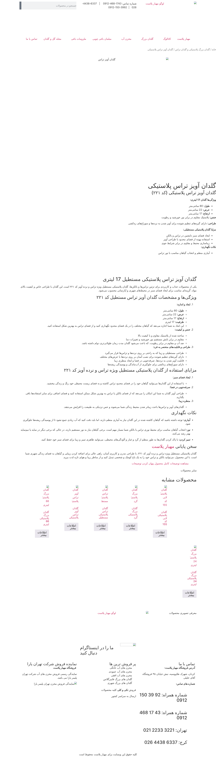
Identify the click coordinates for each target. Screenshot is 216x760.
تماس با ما (31, 38)
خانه (214, 49)
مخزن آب (126, 38)
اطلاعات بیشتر (159, 534)
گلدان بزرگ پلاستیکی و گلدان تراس (192, 49)
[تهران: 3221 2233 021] (191, 730)
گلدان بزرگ (147, 38)
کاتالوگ (167, 38)
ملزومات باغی (78, 38)
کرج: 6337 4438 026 (165, 742)
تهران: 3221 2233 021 (165, 730)
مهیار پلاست (183, 38)
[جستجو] (20, 5)
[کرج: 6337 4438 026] (191, 742)
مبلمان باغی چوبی (102, 38)
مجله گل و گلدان (52, 38)
